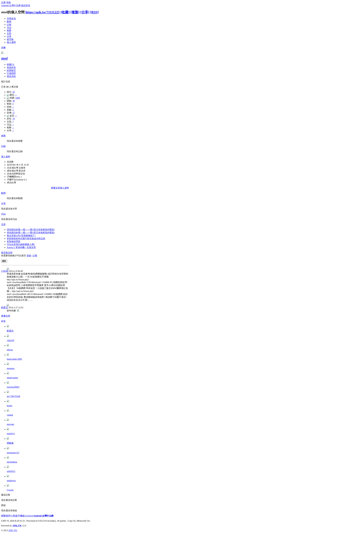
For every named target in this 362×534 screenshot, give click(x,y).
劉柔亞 (4, 307)
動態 (9, 21)
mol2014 (11, 433)
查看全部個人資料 (60, 188)
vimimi (10, 415)
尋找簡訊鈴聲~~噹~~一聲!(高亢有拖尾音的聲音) (31, 229)
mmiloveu (11, 480)
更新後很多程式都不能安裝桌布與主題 (26, 238)
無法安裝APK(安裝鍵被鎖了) (21, 235)
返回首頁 (25, 5)
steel (4, 58)
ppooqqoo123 (13, 452)
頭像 (3, 47)
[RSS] (94, 12)
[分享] (84, 12)
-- (16, 95)
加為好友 (11, 67)
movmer (10, 424)
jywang (10, 490)
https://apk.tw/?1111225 (42, 12)
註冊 (3, 2)
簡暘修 (10, 443)
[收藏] (65, 12)
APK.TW (17, 525)
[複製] (74, 12)
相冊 (9, 30)
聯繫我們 (5, 516)
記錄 (9, 24)
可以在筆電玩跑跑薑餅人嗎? (21, 244)
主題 (9, 33)
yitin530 (10, 340)
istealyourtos (12, 377)
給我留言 (11, 70)
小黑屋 (14, 516)
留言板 (10, 39)
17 (13, 113)
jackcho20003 (13, 387)
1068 (17, 98)
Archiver (29, 516)
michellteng (12, 462)
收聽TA (10, 64)
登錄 (8, 2)
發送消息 (11, 76)
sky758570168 (13, 396)
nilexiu (10, 350)
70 (13, 118)
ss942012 (11, 471)
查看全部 (5, 316)
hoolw (9, 405)
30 (13, 92)
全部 (10, 252)
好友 (3, 321)
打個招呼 (11, 73)
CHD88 (4, 271)
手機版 (21, 516)
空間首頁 (11, 18)
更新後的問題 (13, 241)
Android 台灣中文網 (11, 5)
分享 (9, 36)
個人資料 (11, 42)
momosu (10, 368)
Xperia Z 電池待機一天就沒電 (21, 247)
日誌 (9, 27)
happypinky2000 (14, 359)
